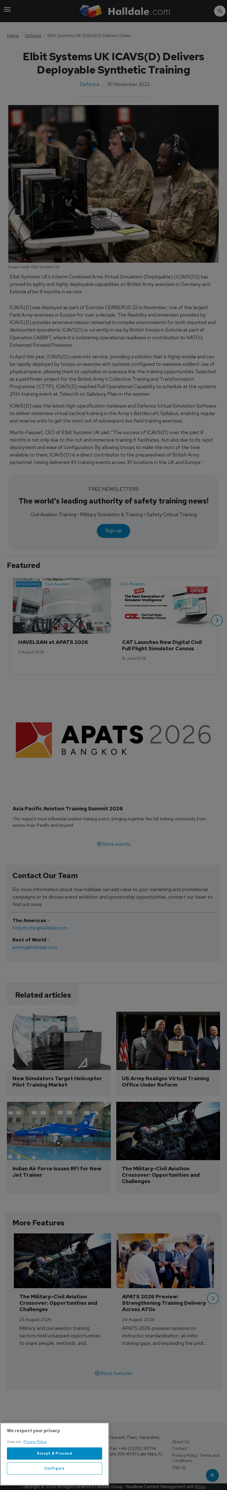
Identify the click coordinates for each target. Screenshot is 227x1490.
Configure (54, 1468)
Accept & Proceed (54, 1453)
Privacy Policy (35, 1441)
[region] (54, 1454)
